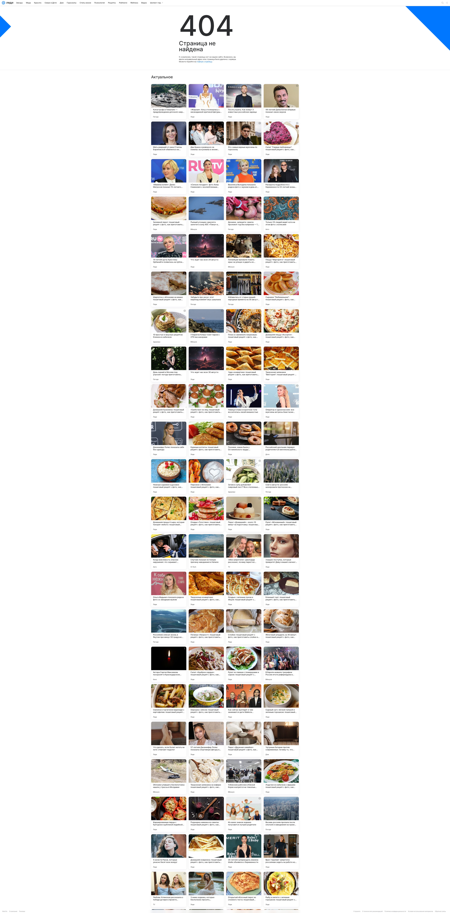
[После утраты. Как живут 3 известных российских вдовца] (243, 101)
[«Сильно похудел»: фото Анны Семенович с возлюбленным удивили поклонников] (206, 176)
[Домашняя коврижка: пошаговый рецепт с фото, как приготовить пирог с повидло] (206, 851)
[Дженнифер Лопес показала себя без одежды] (168, 439)
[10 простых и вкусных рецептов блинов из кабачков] (168, 326)
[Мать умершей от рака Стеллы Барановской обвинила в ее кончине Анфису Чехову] (168, 139)
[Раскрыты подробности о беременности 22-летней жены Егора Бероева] (281, 176)
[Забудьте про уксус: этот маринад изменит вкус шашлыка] (206, 289)
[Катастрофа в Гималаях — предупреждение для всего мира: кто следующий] (168, 101)
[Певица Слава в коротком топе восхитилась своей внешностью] (243, 401)
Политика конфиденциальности (395, 911)
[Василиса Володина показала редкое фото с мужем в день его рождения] (243, 176)
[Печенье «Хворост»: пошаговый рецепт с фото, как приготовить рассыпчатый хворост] (206, 626)
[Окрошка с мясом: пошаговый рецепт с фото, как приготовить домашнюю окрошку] (206, 701)
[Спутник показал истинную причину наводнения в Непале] (206, 551)
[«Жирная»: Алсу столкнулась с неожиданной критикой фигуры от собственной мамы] (206, 101)
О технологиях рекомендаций (372, 911)
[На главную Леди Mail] (9, 3)
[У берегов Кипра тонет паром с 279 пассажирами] (206, 326)
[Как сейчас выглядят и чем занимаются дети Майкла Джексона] (243, 701)
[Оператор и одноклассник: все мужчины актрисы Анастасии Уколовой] (281, 401)
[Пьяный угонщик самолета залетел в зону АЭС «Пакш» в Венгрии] (206, 214)
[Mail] (3, 3)
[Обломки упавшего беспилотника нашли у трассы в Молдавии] (168, 776)
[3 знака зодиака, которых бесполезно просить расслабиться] (206, 889)
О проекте (356, 911)
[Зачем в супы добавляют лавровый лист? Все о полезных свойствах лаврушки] (243, 476)
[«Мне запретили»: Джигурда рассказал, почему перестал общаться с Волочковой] (243, 551)
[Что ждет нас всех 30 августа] (206, 364)
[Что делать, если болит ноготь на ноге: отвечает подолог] (168, 739)
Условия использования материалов (420, 911)
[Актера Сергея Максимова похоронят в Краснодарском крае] (168, 664)
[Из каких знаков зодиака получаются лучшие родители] (243, 814)
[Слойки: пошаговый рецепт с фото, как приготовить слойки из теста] (243, 626)
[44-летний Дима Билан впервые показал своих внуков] (281, 101)
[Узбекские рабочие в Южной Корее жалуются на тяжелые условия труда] (243, 776)
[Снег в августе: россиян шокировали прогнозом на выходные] (281, 476)
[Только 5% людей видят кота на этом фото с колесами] (281, 214)
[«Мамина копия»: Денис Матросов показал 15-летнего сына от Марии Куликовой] (168, 176)
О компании (13, 911)
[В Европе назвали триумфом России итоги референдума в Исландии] (281, 664)
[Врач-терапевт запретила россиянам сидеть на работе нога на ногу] (281, 851)
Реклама (22, 911)
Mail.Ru (4, 911)
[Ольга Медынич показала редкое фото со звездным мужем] (168, 589)
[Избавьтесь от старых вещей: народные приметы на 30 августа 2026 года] (243, 289)
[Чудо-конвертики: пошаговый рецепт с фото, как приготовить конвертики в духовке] (243, 364)
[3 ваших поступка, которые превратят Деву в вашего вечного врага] (281, 551)
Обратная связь (440, 911)
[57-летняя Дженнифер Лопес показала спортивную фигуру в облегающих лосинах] (206, 739)
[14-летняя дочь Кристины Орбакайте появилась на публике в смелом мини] (168, 251)
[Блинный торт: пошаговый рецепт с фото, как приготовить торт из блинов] (281, 589)
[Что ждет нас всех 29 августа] (206, 251)
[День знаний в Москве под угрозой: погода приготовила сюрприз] (168, 364)
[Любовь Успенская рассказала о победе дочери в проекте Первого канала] (168, 889)
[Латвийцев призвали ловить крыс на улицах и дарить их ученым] (243, 251)
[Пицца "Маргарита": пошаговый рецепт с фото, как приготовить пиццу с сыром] (281, 251)
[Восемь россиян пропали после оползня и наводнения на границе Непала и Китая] (281, 814)
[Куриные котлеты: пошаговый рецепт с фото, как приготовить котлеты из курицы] (206, 439)
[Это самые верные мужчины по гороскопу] (243, 139)
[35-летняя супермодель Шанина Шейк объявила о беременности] (243, 851)
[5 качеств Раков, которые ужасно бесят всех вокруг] (168, 851)
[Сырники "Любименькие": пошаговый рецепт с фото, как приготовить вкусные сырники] (281, 289)
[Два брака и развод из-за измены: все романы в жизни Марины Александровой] (206, 139)
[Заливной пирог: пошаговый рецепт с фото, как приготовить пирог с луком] (168, 214)
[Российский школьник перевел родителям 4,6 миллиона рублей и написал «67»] (281, 439)
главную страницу (204, 61)
